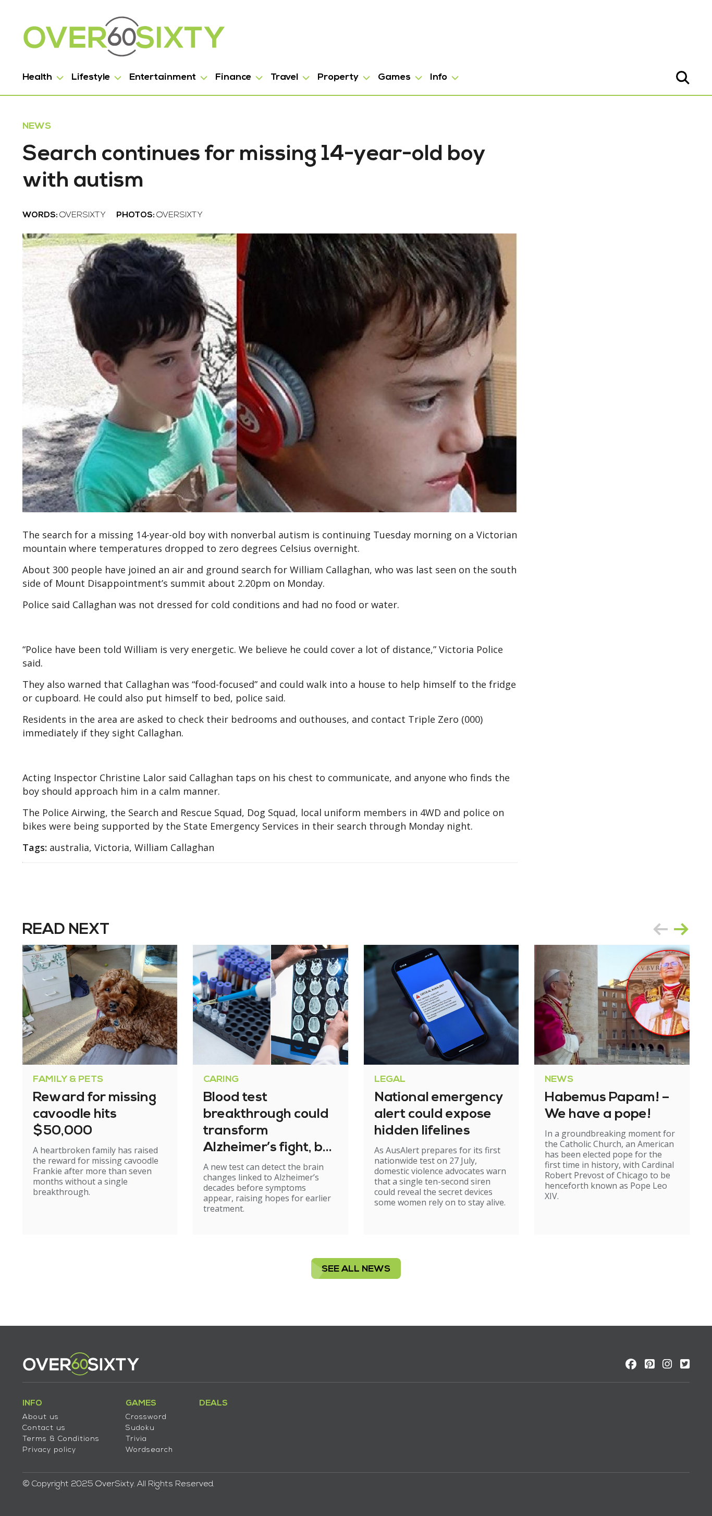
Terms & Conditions (61, 1439)
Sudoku (140, 1428)
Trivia (136, 1439)
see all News (356, 1269)
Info (438, 77)
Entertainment (162, 77)
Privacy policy (49, 1450)
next (681, 929)
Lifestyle (90, 77)
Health (37, 77)
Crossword (146, 1417)
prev (660, 929)
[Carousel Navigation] (671, 929)
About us (40, 1417)
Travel (284, 77)
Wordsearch (149, 1450)
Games (394, 77)
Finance (233, 77)
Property (338, 77)
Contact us (44, 1428)
